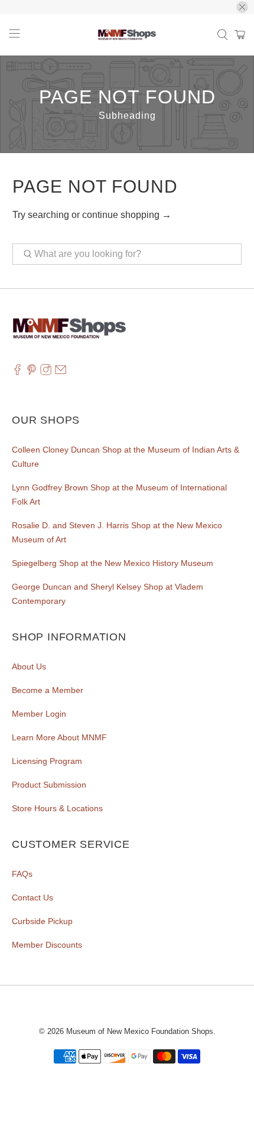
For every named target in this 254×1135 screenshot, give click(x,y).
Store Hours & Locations (57, 808)
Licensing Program (47, 761)
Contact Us (32, 897)
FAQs (22, 874)
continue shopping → (126, 215)
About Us (29, 666)
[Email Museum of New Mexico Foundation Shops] (60, 372)
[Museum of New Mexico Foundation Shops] (127, 35)
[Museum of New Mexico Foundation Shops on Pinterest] (31, 372)
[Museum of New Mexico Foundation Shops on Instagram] (45, 372)
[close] (242, 7)
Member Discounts (47, 944)
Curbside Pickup (42, 921)
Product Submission (49, 784)
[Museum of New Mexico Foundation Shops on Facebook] (17, 372)
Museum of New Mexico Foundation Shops (139, 1031)
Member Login (39, 713)
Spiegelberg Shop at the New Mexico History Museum (112, 563)
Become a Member (47, 690)
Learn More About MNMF (59, 737)
